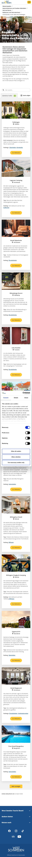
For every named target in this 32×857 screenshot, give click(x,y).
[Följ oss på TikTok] (22, 831)
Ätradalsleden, (13, 713)
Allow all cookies (16, 451)
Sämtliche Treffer (8, 96)
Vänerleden (12, 147)
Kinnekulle (20, 147)
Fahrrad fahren (7, 10)
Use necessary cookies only (16, 462)
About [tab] (26, 397)
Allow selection (16, 457)
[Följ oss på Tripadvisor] (13, 836)
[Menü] (29, 2)
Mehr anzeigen (16, 786)
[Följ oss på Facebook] (9, 831)
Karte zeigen (26, 95)
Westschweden (7, 6)
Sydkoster (6, 207)
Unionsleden (12, 484)
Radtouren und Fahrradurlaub (11, 12)
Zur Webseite (16, 152)
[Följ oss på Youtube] (19, 836)
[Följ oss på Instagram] (16, 831)
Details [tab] (16, 397)
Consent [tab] (5, 397)
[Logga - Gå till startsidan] (8, 2)
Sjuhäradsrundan (23, 713)
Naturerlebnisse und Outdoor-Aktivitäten (14, 8)
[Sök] (3, 90)
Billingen (11, 542)
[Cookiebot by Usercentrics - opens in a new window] (23, 393)
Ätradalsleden (13, 260)
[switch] (27, 432)
